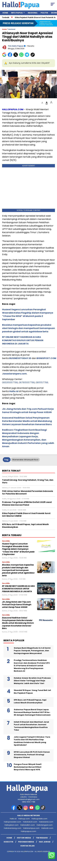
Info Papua (17, 12)
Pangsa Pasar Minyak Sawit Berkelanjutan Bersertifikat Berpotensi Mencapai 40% (28, 767)
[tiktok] (43, 809)
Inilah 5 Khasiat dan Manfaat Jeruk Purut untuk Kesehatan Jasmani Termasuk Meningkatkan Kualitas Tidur (31, 726)
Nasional (33, 12)
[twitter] (20, 809)
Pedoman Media (26, 841)
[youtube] (31, 809)
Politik (44, 12)
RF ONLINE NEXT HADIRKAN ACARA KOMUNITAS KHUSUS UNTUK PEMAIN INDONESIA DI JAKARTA (22, 340)
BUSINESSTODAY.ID (20, 358)
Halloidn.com (47, 828)
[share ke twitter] (16, 56)
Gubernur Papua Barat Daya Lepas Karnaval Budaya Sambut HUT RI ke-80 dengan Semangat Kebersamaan (32, 712)
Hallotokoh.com (30, 821)
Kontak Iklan (27, 845)
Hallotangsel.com (45, 825)
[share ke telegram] (27, 56)
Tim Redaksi (42, 837)
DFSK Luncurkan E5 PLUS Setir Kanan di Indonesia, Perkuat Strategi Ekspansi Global (32, 755)
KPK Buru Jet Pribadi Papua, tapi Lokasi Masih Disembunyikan (30, 701)
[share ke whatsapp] (22, 56)
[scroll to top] (53, 845)
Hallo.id (13, 391)
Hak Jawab (44, 841)
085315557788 (10, 382)
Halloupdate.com (39, 818)
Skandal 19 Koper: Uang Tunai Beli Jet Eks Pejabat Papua (32, 691)
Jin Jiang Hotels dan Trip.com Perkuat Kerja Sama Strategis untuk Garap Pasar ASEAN (28, 410)
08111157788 (42, 382)
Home (5, 12)
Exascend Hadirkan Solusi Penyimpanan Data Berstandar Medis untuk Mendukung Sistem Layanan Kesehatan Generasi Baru (27, 421)
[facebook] (14, 809)
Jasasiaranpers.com (14, 373)
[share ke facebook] (10, 56)
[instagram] (25, 809)
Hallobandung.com (12, 828)
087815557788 (27, 382)
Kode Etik (8, 841)
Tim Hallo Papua (15, 46)
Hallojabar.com (12, 825)
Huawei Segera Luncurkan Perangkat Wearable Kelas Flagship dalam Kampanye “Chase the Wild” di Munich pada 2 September (27, 314)
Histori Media (24, 837)
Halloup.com (24, 818)
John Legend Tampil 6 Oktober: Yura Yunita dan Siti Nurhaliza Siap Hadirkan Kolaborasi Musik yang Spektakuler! (32, 741)
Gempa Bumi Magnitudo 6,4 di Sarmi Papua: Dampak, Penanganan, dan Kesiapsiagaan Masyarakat (32, 651)
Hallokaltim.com (27, 825)
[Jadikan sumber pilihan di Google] (5, 56)
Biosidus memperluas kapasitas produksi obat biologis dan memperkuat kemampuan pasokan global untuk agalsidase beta (28, 328)
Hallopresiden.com (12, 821)
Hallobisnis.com (46, 821)
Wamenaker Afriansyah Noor (25, 459)
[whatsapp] (37, 809)
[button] (42, 102)
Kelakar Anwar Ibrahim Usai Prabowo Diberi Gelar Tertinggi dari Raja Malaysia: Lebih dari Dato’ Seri (32, 681)
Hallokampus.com (31, 828)
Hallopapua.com (28, 831)
